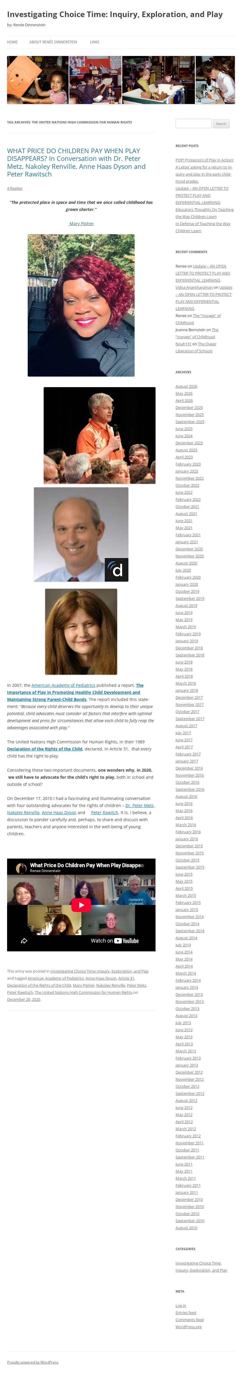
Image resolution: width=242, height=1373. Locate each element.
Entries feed (186, 1312)
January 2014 (187, 987)
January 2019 (187, 640)
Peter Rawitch (104, 812)
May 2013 (184, 1036)
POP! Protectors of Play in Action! (204, 160)
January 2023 (187, 471)
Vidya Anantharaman (194, 287)
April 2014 (184, 966)
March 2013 (186, 1051)
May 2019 (184, 619)
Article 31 (126, 978)
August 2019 (186, 605)
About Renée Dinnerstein (53, 41)
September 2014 (190, 930)
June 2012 (184, 1107)
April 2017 (184, 747)
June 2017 (184, 739)
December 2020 (189, 549)
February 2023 (188, 464)
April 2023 (184, 457)
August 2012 (186, 1100)
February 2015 (188, 902)
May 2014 (184, 959)
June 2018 (184, 662)
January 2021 (187, 541)
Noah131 (184, 343)
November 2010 (190, 1206)
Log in (181, 1305)
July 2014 (183, 945)
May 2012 (184, 1114)
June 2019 (184, 612)
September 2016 (190, 789)
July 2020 (183, 570)
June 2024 (184, 435)
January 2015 (187, 909)
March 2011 (186, 1178)
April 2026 (184, 400)
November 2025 (190, 414)
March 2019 (186, 626)
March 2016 (186, 824)
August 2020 (186, 563)
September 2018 (190, 655)
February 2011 (188, 1185)
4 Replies (14, 188)
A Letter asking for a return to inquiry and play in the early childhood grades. (204, 174)
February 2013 (188, 1058)
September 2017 (190, 718)
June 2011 (184, 1164)
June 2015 (184, 874)
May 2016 (184, 810)
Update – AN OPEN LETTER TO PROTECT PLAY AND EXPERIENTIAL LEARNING (202, 195)
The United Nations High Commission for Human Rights (84, 992)
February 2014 (188, 980)
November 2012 (190, 1079)
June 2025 (184, 428)
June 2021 (184, 520)
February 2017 (188, 754)
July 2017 (183, 732)
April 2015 (184, 888)
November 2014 (190, 916)
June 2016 (184, 803)
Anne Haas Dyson (59, 812)
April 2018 (184, 676)
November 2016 (190, 775)
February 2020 (188, 577)
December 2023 (189, 442)
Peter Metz (136, 985)
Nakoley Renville (23, 812)
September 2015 (190, 867)
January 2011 (187, 1192)
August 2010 (186, 1227)
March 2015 (186, 895)
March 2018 (186, 683)
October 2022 (187, 485)
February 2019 (188, 633)
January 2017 (187, 761)
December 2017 (189, 697)
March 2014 (186, 973)
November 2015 (190, 853)
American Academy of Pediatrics (63, 685)
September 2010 (190, 1220)
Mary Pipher (81, 223)
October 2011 (187, 1150)
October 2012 (187, 1086)
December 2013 (189, 994)
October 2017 (187, 711)
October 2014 (187, 923)
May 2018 (184, 669)
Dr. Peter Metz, (140, 805)
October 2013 (187, 1008)
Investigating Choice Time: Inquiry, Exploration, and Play (115, 14)
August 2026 (186, 386)
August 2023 (186, 450)
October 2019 (187, 591)
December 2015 (189, 846)
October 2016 (187, 782)
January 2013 (187, 1065)
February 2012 (188, 1135)
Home (12, 41)
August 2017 (186, 725)
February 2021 (188, 534)
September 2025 (190, 421)
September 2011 (190, 1157)
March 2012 (186, 1128)
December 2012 (189, 1072)
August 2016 (186, 796)
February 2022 (188, 499)
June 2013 (184, 1029)
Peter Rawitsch (20, 992)
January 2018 (187, 690)
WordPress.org (189, 1326)
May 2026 (184, 393)
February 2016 (188, 831)
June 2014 (184, 952)
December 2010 (189, 1199)
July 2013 (183, 1022)
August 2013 (186, 1015)
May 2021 (184, 527)
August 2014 (186, 937)
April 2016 (184, 817)
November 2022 (190, 478)
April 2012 (184, 1121)
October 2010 (187, 1213)
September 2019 (190, 598)
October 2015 (187, 860)
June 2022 (184, 492)
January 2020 (187, 584)
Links (94, 41)
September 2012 (190, 1093)
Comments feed (190, 1319)
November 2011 (190, 1143)
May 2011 (184, 1171)
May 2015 (184, 881)
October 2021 (187, 506)
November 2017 (190, 704)
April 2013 (184, 1044)
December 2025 (189, 407)
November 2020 (190, 556)
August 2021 (186, 513)
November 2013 (190, 1001)
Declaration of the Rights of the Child (39, 985)
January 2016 (187, 838)
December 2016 (189, 768)
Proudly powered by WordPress (32, 1362)
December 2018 (189, 648)
